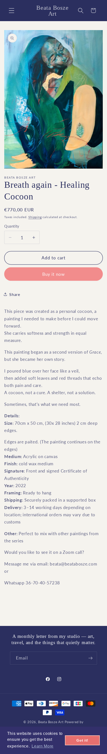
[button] (11, 10)
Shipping (35, 217)
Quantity (11, 226)
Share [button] (14, 294)
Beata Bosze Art (51, 722)
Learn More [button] (43, 746)
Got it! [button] (82, 740)
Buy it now (53, 274)
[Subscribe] (90, 658)
